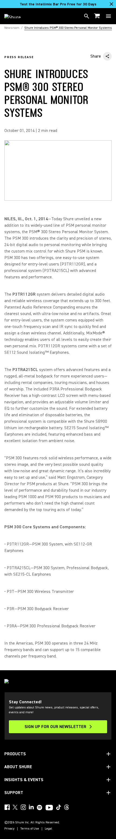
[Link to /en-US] (16, 16)
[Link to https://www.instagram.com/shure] (23, 807)
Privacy (9, 828)
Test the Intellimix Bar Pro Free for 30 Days (58, 4)
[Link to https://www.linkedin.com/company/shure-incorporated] (31, 807)
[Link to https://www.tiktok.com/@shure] (58, 807)
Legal (48, 828)
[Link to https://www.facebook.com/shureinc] (7, 807)
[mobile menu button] (108, 16)
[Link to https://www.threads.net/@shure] (66, 807)
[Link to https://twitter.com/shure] (15, 807)
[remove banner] (111, 4)
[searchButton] (86, 16)
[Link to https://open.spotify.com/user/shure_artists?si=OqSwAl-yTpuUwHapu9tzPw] (40, 807)
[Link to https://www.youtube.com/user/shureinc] (49, 808)
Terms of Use (29, 828)
